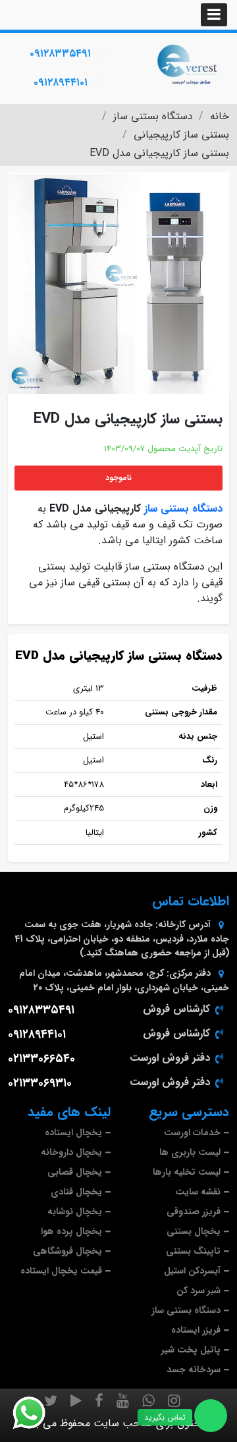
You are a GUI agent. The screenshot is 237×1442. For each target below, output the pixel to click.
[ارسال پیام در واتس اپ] (37, 1413)
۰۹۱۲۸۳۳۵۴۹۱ (60, 53)
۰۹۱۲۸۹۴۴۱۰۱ (61, 82)
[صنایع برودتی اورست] (187, 63)
